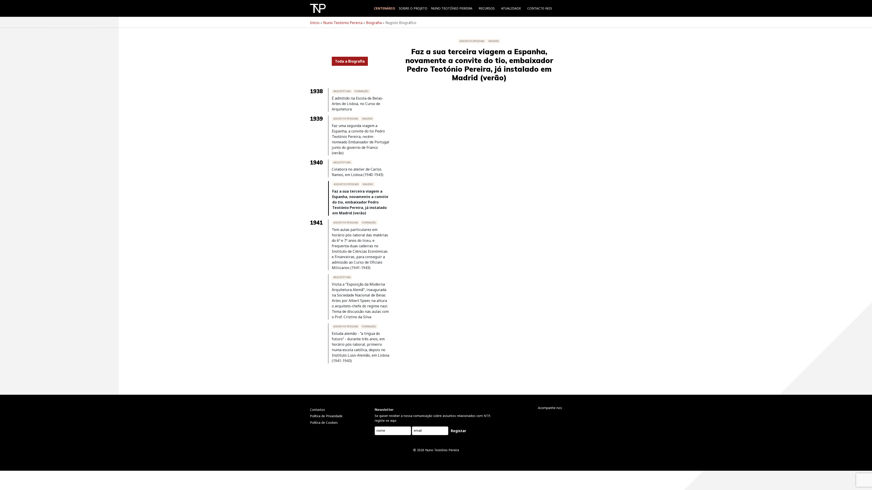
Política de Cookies (324, 422)
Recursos (487, 8)
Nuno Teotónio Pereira (451, 8)
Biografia (374, 22)
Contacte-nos (539, 8)
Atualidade (511, 8)
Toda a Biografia (350, 61)
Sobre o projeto (413, 8)
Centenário (384, 8)
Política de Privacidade (326, 416)
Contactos (317, 409)
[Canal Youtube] (559, 417)
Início (315, 22)
